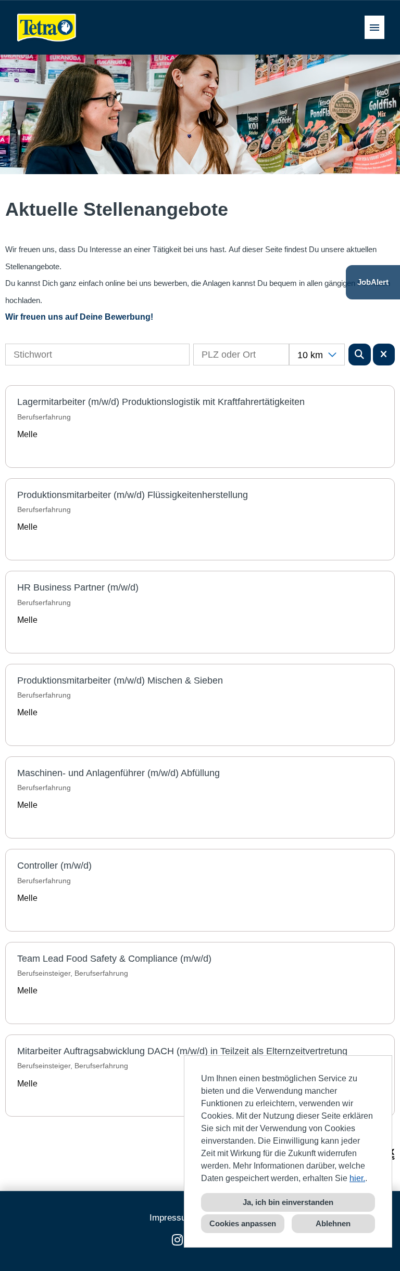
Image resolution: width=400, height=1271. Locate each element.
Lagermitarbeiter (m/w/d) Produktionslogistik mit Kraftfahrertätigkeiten (161, 402)
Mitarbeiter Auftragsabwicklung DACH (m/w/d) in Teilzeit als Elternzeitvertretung (182, 1051)
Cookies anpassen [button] (242, 1223)
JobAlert (373, 282)
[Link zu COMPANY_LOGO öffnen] (47, 27)
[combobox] (316, 354)
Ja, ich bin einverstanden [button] (288, 1202)
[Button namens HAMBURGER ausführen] (374, 27)
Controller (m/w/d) (54, 865)
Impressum (171, 1218)
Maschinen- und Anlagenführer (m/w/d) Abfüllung (118, 773)
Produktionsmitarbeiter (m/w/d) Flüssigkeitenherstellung (132, 495)
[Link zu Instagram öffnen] (177, 1240)
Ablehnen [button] (333, 1223)
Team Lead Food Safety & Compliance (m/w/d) (114, 958)
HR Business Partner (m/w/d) (78, 587)
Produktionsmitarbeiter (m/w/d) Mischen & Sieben (120, 680)
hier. (357, 1178)
